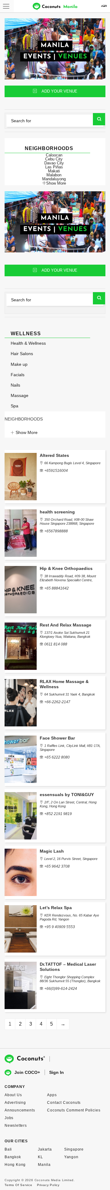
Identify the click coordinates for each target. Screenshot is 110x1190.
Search (99, 119)
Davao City (54, 163)
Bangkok (13, 1157)
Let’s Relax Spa (56, 907)
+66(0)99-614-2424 (60, 988)
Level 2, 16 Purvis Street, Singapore (70, 859)
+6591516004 (56, 470)
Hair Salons (22, 353)
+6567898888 (56, 531)
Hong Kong (15, 1164)
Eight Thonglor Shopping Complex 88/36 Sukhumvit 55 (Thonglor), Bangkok (70, 979)
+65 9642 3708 (57, 866)
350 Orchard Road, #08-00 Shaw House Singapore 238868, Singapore (67, 521)
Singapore (74, 1149)
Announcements (20, 1110)
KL (40, 1157)
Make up (19, 364)
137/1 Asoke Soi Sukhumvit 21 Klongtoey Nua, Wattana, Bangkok (65, 634)
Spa (14, 405)
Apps (52, 1095)
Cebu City (54, 159)
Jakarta (45, 1149)
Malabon (53, 175)
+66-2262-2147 (57, 702)
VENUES (72, 56)
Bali (8, 1149)
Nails (15, 385)
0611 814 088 (55, 644)
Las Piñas (54, 167)
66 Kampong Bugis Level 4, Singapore (72, 463)
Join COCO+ (27, 1072)
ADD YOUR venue (59, 91)
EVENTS (37, 56)
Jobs (9, 1118)
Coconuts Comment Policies (73, 1110)
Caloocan (54, 155)
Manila (44, 1164)
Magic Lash (52, 851)
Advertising (15, 1102)
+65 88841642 (56, 588)
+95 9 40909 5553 (59, 927)
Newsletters (16, 1125)
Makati (54, 171)
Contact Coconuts (64, 1102)
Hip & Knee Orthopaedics (66, 568)
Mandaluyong (54, 179)
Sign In (56, 1072)
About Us (13, 1095)
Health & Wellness (28, 343)
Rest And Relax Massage (65, 625)
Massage (19, 395)
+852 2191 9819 (58, 814)
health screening (57, 511)
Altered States (54, 455)
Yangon (71, 1157)
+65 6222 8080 (57, 757)
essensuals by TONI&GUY (67, 794)
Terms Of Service (18, 1185)
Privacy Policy (48, 1185)
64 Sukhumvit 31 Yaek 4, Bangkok (69, 694)
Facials (17, 374)
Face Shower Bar (57, 738)
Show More (56, 183)
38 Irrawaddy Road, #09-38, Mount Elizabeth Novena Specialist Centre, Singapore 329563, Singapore (68, 580)
